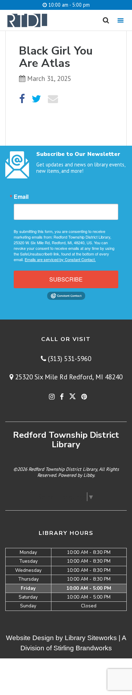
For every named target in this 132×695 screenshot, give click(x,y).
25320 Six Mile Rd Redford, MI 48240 (67, 376)
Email (21, 197)
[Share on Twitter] (36, 99)
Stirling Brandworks (83, 648)
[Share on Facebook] (22, 99)
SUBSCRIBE (66, 279)
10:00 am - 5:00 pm (68, 4)
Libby (88, 475)
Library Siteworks (91, 638)
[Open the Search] (106, 20)
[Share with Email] (53, 99)
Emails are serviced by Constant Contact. (60, 259)
